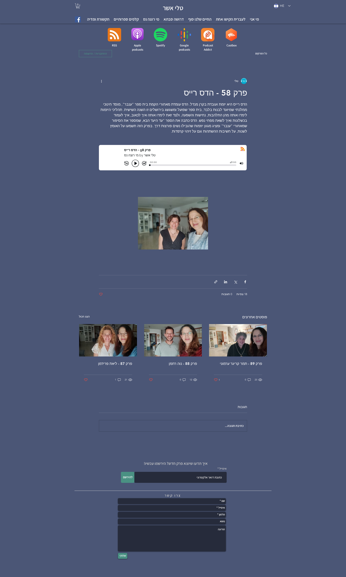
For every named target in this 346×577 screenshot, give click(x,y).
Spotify (160, 45)
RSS (114, 45)
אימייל (223, 468)
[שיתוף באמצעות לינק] (216, 282)
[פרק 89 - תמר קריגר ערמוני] (238, 340)
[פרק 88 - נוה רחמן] (173, 340)
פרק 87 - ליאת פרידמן (115, 363)
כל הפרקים (261, 53)
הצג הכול (84, 316)
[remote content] (173, 165)
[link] (78, 5)
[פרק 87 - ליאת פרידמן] (108, 340)
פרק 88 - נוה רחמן (183, 363)
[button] (231, 19)
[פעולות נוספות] (101, 81)
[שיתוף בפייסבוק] (245, 282)
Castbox (231, 45)
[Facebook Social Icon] (78, 19)
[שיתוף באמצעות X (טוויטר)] (235, 282)
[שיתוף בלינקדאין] (225, 282)
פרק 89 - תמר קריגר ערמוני (241, 363)
